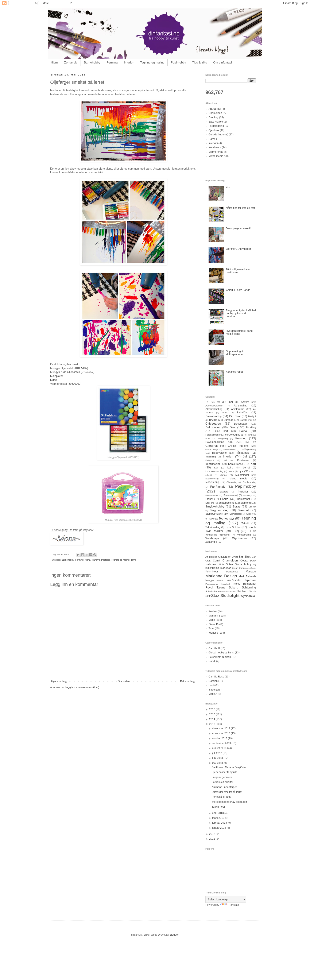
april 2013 (218, 813)
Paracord (223, 491)
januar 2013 (219, 827)
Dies (233, 427)
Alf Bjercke (211, 557)
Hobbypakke (219, 452)
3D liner (227, 402)
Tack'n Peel (218, 806)
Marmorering (216, 151)
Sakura (233, 587)
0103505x (87, 372)
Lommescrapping (214, 471)
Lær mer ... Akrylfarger (238, 248)
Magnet (223, 475)
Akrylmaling (240, 405)
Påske (224, 499)
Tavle (211, 518)
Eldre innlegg (187, 681)
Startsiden (124, 681)
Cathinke (214, 681)
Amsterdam (237, 409)
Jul (245, 456)
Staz (215, 595)
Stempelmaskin (214, 513)
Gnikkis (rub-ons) (218, 134)
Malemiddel (242, 475)
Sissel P (213, 624)
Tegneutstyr (226, 518)
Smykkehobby (214, 506)
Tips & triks (199, 62)
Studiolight (229, 595)
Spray (236, 506)
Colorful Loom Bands (238, 290)
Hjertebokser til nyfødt (224, 772)
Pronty (209, 499)
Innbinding (210, 456)
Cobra (244, 560)
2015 (212, 714)
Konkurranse (235, 464)
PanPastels (217, 486)
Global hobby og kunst (221, 652)
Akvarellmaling (213, 409)
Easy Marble (216, 121)
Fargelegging (216, 125)
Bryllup (213, 419)
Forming (112, 62)
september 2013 (222, 743)
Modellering (212, 482)
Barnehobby (92, 62)
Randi (212, 661)
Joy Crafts (251, 568)
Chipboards (213, 423)
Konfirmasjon (213, 464)
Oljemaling (231, 482)
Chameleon (215, 113)
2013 (212, 724)
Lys (241, 471)
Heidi (212, 685)
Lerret (53, 379)
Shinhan (241, 591)
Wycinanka (239, 538)
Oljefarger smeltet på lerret (227, 792)
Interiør (129, 62)
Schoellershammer (227, 591)
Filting (249, 434)
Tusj (236, 531)
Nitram (220, 580)
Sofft (207, 596)
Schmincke (211, 591)
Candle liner (246, 420)
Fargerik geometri (222, 777)
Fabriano (211, 564)
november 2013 (221, 733)
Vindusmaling (244, 534)
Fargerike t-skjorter (222, 782)
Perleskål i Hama (221, 796)
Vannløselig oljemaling (217, 534)
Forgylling (223, 438)
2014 (212, 719)
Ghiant (229, 564)
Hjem (54, 62)
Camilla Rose (216, 676)
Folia (207, 438)
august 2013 (219, 748)
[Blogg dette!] (83, 555)
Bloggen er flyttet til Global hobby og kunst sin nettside (241, 313)
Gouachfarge (211, 449)
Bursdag (228, 419)
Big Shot (235, 416)
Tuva (133, 560)
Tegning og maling (152, 62)
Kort (228, 187)
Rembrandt (243, 499)
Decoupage (241, 423)
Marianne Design (221, 576)
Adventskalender (214, 405)
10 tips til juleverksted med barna (238, 271)
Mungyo (96, 560)
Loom (231, 471)
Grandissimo (230, 449)
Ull (250, 531)
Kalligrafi (209, 460)
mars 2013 (218, 817)
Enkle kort (220, 431)
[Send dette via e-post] (79, 555)
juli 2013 (217, 753)
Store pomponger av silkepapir (229, 801)
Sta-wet (252, 507)
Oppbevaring (249, 482)
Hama (212, 139)
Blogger (174, 934)
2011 (212, 838)
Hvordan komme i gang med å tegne (239, 332)
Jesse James (239, 568)
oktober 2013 (220, 738)
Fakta (243, 431)
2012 (212, 833)
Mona (87, 560)
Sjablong (245, 502)
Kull (216, 467)
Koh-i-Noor (215, 147)
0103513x (81, 368)
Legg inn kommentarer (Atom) (82, 687)
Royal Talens (215, 587)
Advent (245, 402)
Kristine (213, 611)
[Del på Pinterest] (95, 555)
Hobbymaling (248, 449)
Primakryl (247, 495)
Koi (225, 460)
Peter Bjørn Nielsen (220, 657)
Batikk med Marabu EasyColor (229, 767)
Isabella (213, 689)
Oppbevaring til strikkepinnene (234, 353)
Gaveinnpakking (214, 442)
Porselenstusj (230, 495)
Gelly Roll (242, 442)
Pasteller (105, 560)
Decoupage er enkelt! (238, 228)
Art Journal (215, 108)
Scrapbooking (226, 502)
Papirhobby (178, 62)
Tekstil (245, 523)
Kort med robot (234, 371)
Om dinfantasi (222, 62)
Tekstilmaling (212, 527)
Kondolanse (243, 460)
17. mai (209, 402)
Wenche (213, 632)
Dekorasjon (213, 427)
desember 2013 (221, 728)
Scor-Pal (209, 503)
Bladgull (252, 416)
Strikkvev (251, 514)
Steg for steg (219, 510)
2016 (212, 709)
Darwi (253, 560)
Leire (230, 467)
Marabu (251, 571)
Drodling (213, 117)
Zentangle (71, 62)
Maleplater (56, 376)
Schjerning (249, 587)
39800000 (74, 383)
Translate (233, 904)
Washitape (212, 538)
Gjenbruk (214, 130)
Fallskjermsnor (213, 434)
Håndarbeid (242, 452)
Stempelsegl (235, 514)
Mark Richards (247, 576)
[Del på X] (87, 555)
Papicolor (250, 580)
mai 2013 (218, 763)
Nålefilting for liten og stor (240, 207)
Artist (225, 412)
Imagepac (225, 568)
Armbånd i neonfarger (224, 787)
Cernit (216, 560)
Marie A (213, 693)
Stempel (243, 510)
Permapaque (211, 495)
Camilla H (214, 648)
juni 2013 (218, 758)
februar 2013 (220, 822)
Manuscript (232, 571)
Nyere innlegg (59, 681)
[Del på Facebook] (91, 555)
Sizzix (252, 591)
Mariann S (214, 615)
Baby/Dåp (242, 412)
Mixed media (216, 156)
